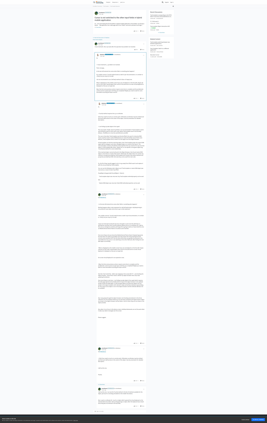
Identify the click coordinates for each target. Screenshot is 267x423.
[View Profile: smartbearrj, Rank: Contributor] (96, 13)
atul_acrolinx (159, 45)
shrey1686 (159, 56)
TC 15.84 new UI (154, 21)
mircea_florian (160, 51)
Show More (98, 27)
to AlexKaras (117, 194)
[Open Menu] (173, 6)
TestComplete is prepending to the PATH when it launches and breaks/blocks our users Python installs (161, 15)
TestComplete (106, 6)
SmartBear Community (97, 6)
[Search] (162, 2)
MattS (157, 29)
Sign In (171, 2)
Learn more (75, 420)
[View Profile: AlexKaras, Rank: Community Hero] (97, 55)
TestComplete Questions (115, 6)
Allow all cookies (258, 419)
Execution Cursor (154, 55)
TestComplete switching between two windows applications (160, 42)
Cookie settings (245, 419)
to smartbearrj (116, 54)
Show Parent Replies (97, 39)
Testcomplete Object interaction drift (160, 26)
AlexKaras (102, 54)
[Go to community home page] (98, 2)
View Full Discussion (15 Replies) (101, 37)
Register (167, 2)
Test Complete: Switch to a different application (159, 49)
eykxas (157, 23)
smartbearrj (102, 12)
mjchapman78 (159, 18)
